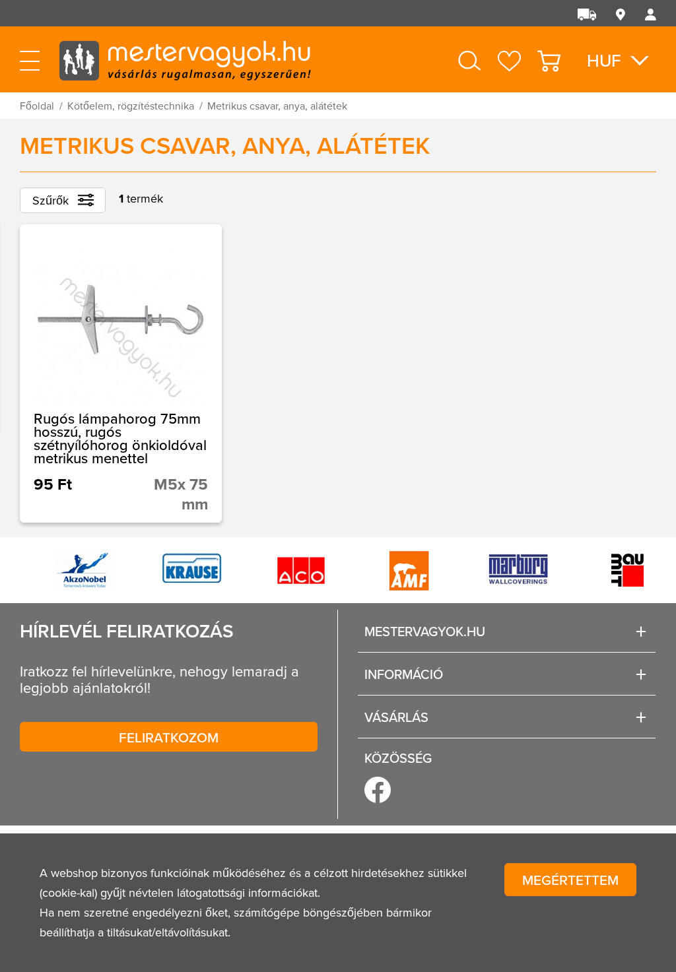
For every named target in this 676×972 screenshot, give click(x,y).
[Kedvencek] (509, 61)
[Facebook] (377, 790)
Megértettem (570, 880)
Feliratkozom (169, 737)
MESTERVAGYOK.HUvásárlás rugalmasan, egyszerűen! (184, 59)
